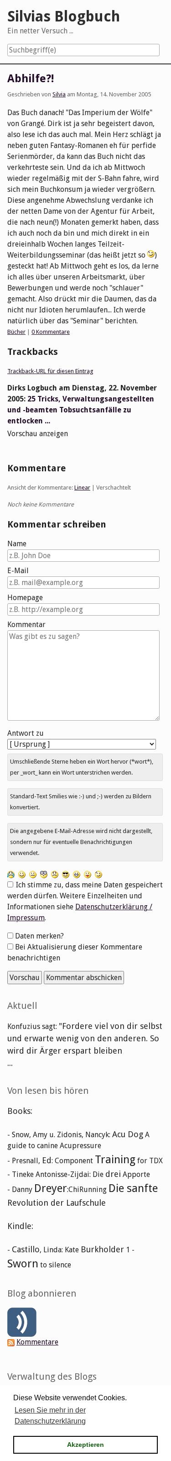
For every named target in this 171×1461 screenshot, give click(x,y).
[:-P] (87, 874)
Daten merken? (39, 936)
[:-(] (54, 874)
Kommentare (37, 1342)
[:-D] (76, 874)
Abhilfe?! (30, 78)
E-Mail (18, 570)
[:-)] (22, 874)
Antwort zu (25, 733)
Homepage (25, 597)
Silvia (59, 94)
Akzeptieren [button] (85, 1444)
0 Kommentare (50, 331)
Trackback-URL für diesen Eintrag (50, 371)
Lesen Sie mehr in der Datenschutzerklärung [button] (50, 1415)
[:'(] (11, 874)
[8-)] (65, 874)
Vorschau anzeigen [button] (37, 433)
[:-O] (43, 874)
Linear (82, 487)
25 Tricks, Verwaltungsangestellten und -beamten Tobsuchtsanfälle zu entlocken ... (80, 410)
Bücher (16, 331)
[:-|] (32, 874)
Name (16, 543)
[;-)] (98, 874)
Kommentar (26, 624)
